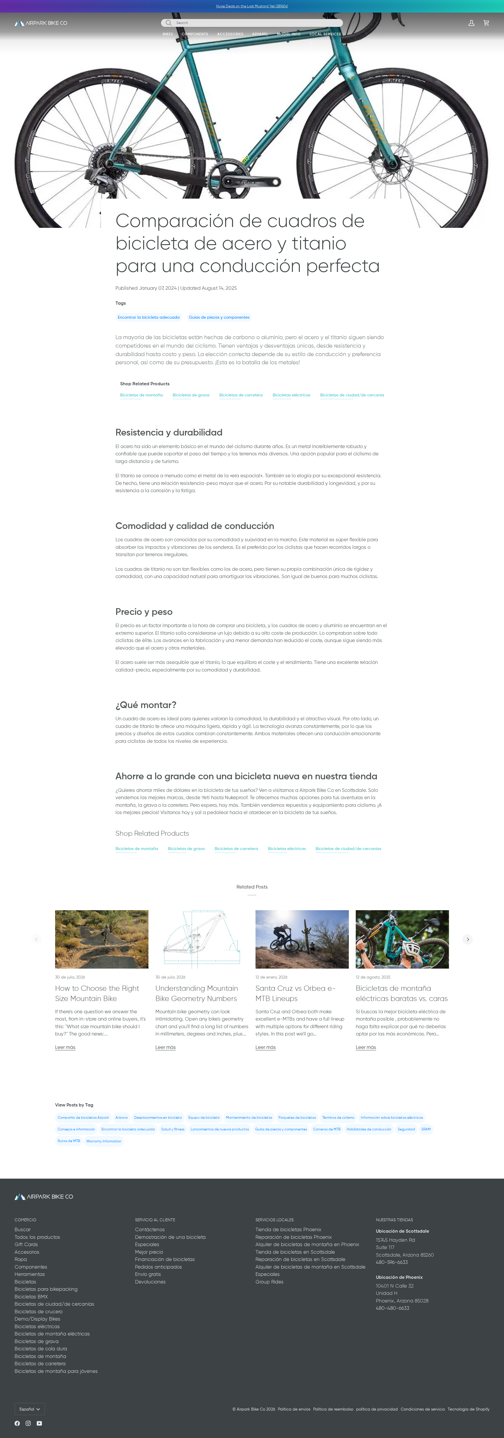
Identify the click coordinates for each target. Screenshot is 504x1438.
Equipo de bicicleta (204, 1118)
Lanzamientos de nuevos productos (220, 1129)
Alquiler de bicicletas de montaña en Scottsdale (310, 1267)
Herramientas (30, 1274)
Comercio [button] (25, 1219)
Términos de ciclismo (338, 1118)
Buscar (23, 1229)
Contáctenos (150, 1229)
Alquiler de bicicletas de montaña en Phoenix (307, 1244)
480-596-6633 (392, 1262)
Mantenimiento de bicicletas (249, 1118)
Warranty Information (103, 1141)
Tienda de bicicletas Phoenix (288, 1229)
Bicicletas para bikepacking (46, 1289)
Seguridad (406, 1129)
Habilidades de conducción (369, 1129)
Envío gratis (148, 1274)
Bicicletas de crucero (38, 1311)
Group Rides (270, 1282)
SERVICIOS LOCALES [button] (275, 1219)
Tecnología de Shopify (468, 1409)
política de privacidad (377, 1409)
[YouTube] (39, 1423)
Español (27, 1409)
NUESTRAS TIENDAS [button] (394, 1219)
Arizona (122, 1118)
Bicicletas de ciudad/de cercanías (353, 394)
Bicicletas (25, 1282)
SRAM (426, 1129)
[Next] (467, 939)
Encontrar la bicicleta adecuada (149, 317)
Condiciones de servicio (423, 1409)
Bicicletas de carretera (241, 394)
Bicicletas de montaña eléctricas (52, 1334)
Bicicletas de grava (191, 394)
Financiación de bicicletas (165, 1259)
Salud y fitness (172, 1129)
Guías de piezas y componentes (219, 317)
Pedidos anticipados (158, 1267)
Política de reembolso (333, 1409)
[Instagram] (28, 1423)
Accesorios (27, 1252)
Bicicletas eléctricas (291, 394)
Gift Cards (26, 1244)
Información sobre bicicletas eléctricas (392, 1118)
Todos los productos (37, 1237)
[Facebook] (17, 1423)
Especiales (147, 1244)
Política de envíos (294, 1409)
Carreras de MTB (326, 1129)
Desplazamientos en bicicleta (158, 1118)
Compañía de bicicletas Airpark (83, 1118)
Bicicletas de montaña (141, 394)
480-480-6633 (392, 1308)
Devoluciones (150, 1282)
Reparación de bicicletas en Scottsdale (300, 1259)
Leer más (65, 1047)
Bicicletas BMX (31, 1297)
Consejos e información (76, 1129)
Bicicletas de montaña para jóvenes (56, 1371)
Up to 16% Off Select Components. (241, 6)
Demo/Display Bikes (37, 1319)
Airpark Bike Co (251, 1409)
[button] (167, 35)
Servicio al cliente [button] (155, 1219)
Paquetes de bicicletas (297, 1118)
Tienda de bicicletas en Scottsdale (295, 1252)
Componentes (31, 1267)
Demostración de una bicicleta (170, 1237)
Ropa (21, 1259)
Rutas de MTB (69, 1141)
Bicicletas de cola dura (41, 1349)
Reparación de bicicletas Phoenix (294, 1237)
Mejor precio (149, 1252)
